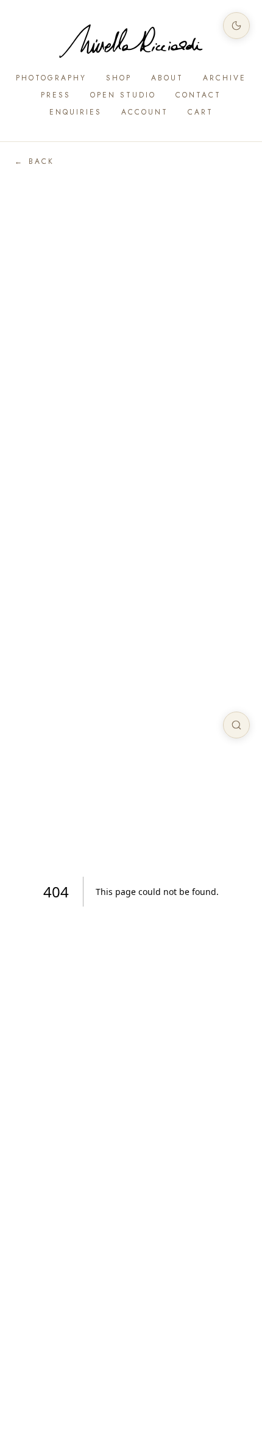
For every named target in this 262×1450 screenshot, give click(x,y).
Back (34, 161)
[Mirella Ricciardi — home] (130, 41)
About (167, 78)
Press (56, 95)
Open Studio (123, 95)
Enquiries (75, 112)
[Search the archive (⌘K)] (236, 725)
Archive (224, 78)
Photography (51, 78)
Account (144, 112)
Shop (119, 78)
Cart (200, 112)
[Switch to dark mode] (236, 25)
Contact (198, 95)
